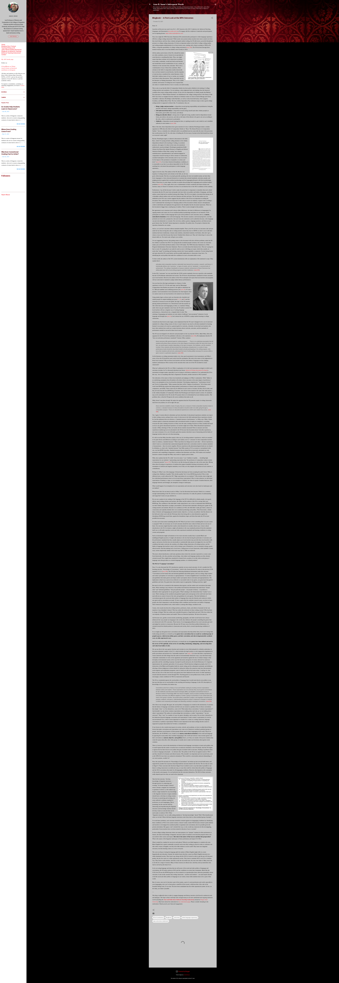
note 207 (168, 462)
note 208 (164, 571)
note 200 (173, 123)
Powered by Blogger (184, 971)
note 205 (180, 353)
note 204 (193, 336)
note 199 (189, 47)
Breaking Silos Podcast (8, 46)
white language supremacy (189, 917)
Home (3, 44)
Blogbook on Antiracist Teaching (11, 51)
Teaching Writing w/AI (8, 48)
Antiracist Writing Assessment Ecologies (197, 370)
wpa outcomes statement (160, 921)
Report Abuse (5, 195)
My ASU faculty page (7, 59)
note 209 (208, 701)
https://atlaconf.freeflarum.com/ (174, 33)
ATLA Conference (158, 917)
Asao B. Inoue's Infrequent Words (168, 4)
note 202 (160, 184)
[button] (212, 18)
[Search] (216, 4)
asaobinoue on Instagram (8, 70)
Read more (21, 124)
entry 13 (190, 653)
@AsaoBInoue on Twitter (8, 66)
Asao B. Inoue (13, 16)
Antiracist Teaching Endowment (11, 53)
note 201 (158, 162)
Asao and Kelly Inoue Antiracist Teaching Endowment (179, 899)
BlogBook (168, 917)
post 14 (169, 316)
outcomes (177, 917)
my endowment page (184, 901)
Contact (3, 54)
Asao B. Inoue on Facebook (9, 68)
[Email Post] (153, 914)
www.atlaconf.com (173, 31)
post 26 (183, 289)
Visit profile (13, 36)
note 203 (196, 270)
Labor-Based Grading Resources (11, 49)
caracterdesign (187, 974)
